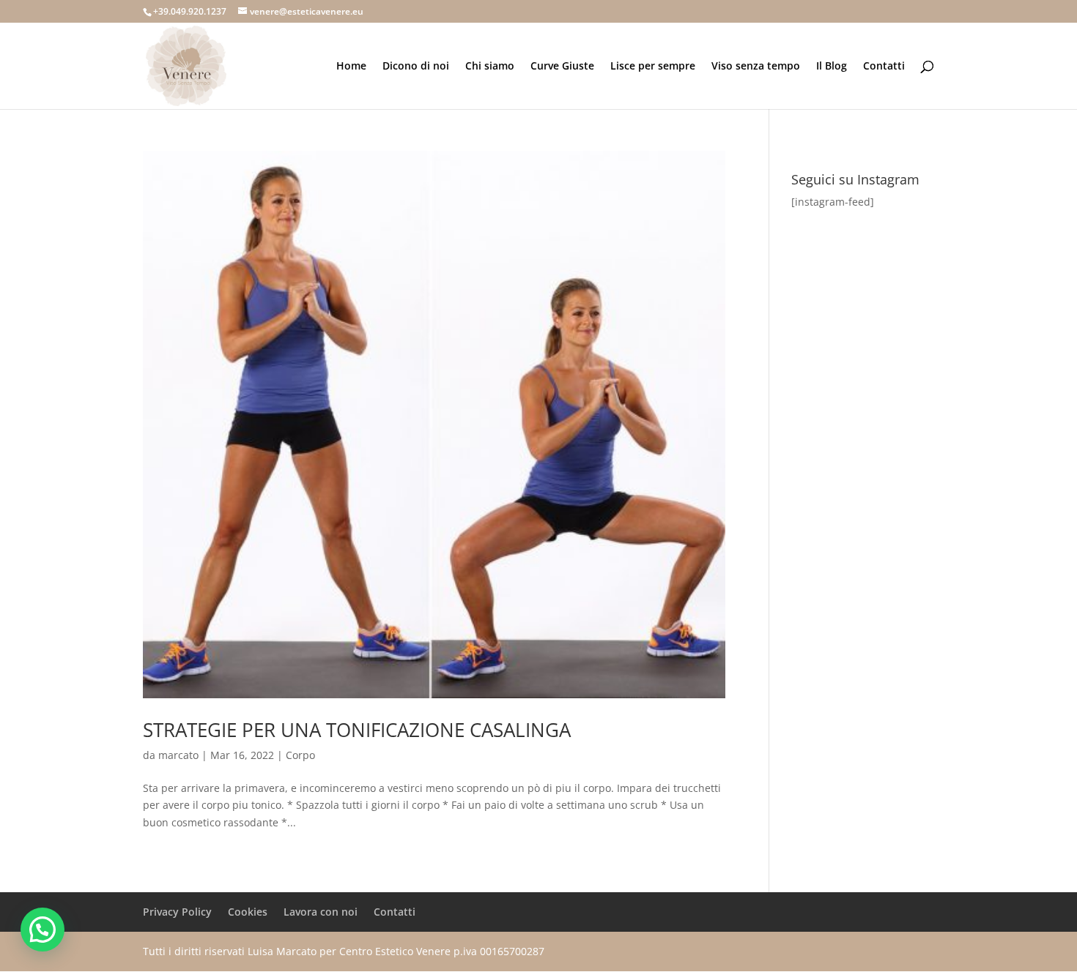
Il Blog (831, 66)
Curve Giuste (562, 66)
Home (351, 66)
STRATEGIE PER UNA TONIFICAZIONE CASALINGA (357, 730)
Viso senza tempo (755, 66)
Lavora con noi (321, 912)
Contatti (884, 66)
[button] (42, 930)
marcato (178, 755)
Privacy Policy (177, 912)
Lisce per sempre (652, 66)
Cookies (247, 912)
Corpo (300, 755)
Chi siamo (489, 66)
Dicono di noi (415, 66)
